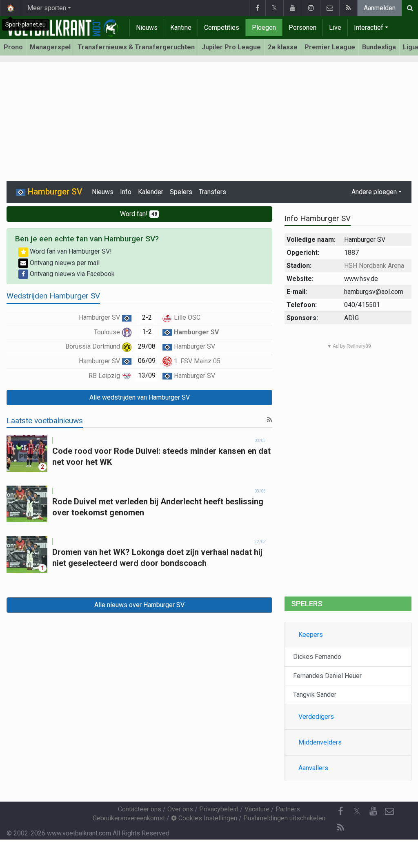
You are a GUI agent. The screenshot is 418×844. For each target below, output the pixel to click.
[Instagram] (311, 8)
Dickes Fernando (317, 657)
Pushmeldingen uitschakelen (284, 818)
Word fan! (138, 214)
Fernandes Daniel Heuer (327, 676)
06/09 (147, 361)
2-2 (147, 317)
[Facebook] (257, 8)
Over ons (180, 809)
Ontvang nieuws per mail (64, 263)
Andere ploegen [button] (374, 192)
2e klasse (283, 47)
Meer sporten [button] (46, 8)
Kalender (150, 192)
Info (125, 192)
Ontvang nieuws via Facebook (71, 274)
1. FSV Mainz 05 (196, 361)
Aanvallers (313, 768)
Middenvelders (320, 742)
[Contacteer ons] (329, 8)
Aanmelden (380, 8)
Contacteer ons (139, 809)
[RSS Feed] (348, 8)
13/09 (147, 375)
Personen (302, 27)
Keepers (310, 635)
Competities (221, 27)
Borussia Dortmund (93, 346)
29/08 (147, 346)
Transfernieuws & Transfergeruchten (136, 47)
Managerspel (50, 47)
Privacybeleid (218, 809)
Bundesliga (379, 47)
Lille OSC (186, 317)
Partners (288, 809)
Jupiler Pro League (231, 47)
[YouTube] (292, 8)
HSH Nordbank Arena (374, 266)
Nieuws (147, 27)
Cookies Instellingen (207, 818)
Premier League (330, 47)
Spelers (181, 192)
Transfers (212, 192)
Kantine (180, 27)
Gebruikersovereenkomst (129, 818)
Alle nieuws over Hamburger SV (139, 605)
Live (335, 27)
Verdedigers (316, 716)
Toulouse (108, 332)
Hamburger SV (100, 317)
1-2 (147, 332)
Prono (13, 47)
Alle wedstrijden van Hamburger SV (139, 397)
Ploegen (264, 27)
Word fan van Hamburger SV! (70, 251)
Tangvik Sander (314, 694)
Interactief (368, 27)
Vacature (257, 809)
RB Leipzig (105, 376)
